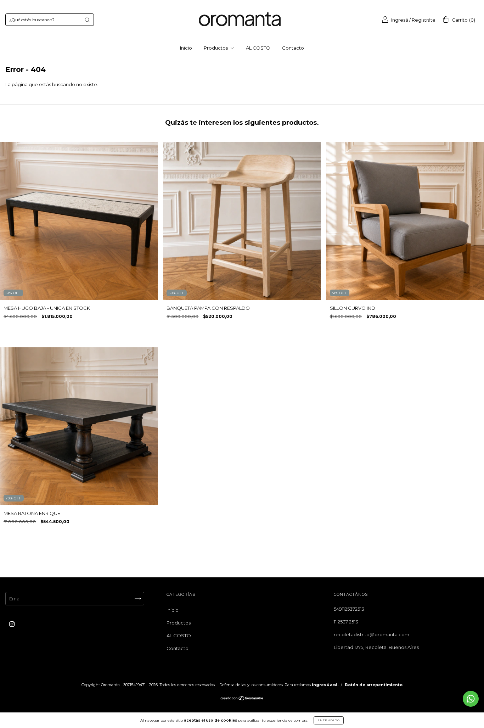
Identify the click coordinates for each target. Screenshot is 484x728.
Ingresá (399, 20)
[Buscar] (87, 20)
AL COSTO (258, 48)
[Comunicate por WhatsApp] (471, 699)
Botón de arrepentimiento (374, 684)
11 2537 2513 (346, 622)
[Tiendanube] (242, 699)
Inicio (186, 48)
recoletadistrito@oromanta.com (371, 634)
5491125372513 (349, 609)
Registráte (423, 20)
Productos (216, 48)
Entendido (328, 720)
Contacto (293, 48)
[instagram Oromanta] (11, 624)
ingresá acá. (325, 684)
